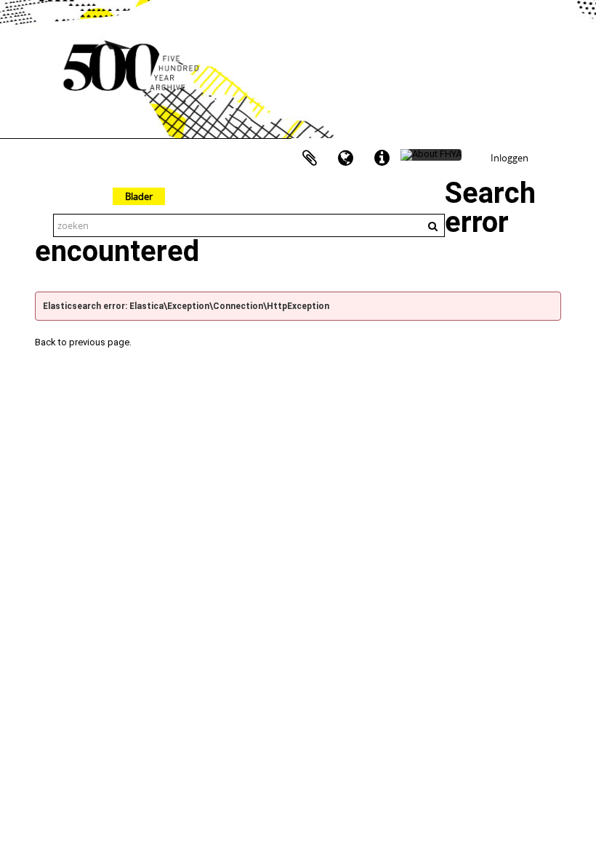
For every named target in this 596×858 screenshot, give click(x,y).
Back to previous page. (83, 342)
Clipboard (309, 158)
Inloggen (509, 157)
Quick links (382, 158)
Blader (139, 196)
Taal (346, 158)
